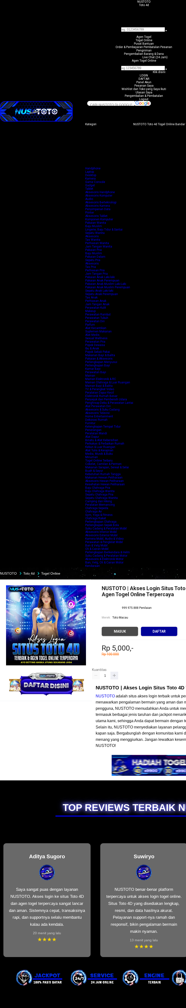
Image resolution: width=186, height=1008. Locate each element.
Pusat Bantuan (144, 43)
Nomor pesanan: (144, 64)
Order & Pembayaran (130, 47)
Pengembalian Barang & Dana (144, 54)
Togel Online (144, 40)
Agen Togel (143, 37)
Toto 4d (144, 5)
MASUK (120, 631)
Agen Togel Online (144, 60)
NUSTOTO (144, 1)
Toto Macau (120, 617)
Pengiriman (144, 50)
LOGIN (144, 75)
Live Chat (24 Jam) (155, 57)
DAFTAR (144, 79)
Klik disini (159, 72)
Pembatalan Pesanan (158, 47)
